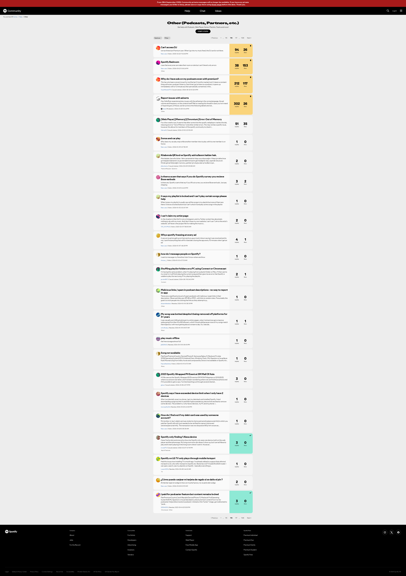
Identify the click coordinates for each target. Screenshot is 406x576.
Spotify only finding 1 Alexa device (179, 436)
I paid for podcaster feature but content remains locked (190, 494)
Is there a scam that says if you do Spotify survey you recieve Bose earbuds (192, 178)
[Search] (388, 10)
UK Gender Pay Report (112, 572)
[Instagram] (384, 532)
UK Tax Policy (97, 572)
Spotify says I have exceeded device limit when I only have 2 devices (192, 394)
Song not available (170, 352)
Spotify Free (248, 554)
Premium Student (250, 550)
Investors (131, 550)
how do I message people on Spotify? (180, 253)
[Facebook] (398, 532)
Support (189, 535)
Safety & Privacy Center (19, 572)
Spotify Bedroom (170, 62)
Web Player (190, 540)
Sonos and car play (170, 138)
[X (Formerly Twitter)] (391, 532)
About (72, 535)
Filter (166, 38)
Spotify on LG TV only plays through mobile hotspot (188, 458)
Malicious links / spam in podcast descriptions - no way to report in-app (194, 291)
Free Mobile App (192, 545)
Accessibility (70, 572)
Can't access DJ (169, 47)
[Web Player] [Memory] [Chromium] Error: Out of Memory (191, 119)
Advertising (132, 545)
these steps (217, 4)
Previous (215, 38)
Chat (202, 11)
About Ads (59, 572)
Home (15, 17)
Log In (394, 11)
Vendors (131, 554)
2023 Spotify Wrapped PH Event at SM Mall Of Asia (187, 374)
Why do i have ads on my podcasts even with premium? (190, 78)
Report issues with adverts (175, 98)
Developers (132, 540)
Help (187, 11)
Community (14, 11)
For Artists (131, 535)
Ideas (218, 11)
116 (231, 38)
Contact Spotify (191, 550)
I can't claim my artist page (174, 215)
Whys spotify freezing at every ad (178, 234)
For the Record (75, 545)
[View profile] (158, 48)
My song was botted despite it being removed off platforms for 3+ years (194, 315)
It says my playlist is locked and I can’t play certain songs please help (194, 197)
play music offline (170, 338)
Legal (7, 572)
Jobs (71, 540)
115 (226, 38)
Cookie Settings (47, 572)
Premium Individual (251, 535)
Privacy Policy (34, 572)
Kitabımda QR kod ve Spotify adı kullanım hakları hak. (189, 155)
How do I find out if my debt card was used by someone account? (190, 416)
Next (248, 38)
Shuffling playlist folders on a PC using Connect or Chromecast (193, 268)
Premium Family (249, 545)
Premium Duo (249, 540)
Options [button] (157, 38)
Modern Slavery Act (83, 572)
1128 (242, 38)
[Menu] (401, 10)
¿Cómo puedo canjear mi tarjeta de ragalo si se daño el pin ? (192, 479)
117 (236, 38)
